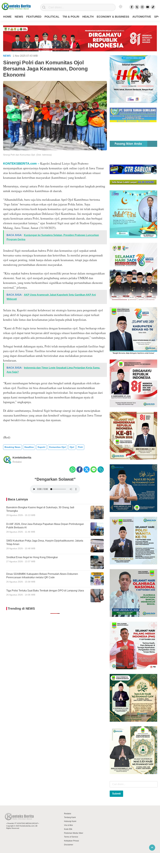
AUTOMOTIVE (141, 16)
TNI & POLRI (70, 16)
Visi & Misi (68, 825)
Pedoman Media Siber (73, 833)
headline (29, 447)
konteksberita (21, 457)
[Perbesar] (55, 149)
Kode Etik (68, 829)
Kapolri (41, 447)
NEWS (19, 16)
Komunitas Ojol (57, 447)
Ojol (72, 447)
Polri (80, 447)
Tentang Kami (70, 817)
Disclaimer (68, 845)
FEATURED (33, 16)
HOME (7, 16)
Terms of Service (71, 837)
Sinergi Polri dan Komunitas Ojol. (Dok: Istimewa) (27, 154)
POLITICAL (52, 16)
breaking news (12, 447)
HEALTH (88, 16)
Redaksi (67, 814)
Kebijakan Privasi (71, 841)
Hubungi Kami (70, 821)
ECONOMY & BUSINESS (113, 16)
